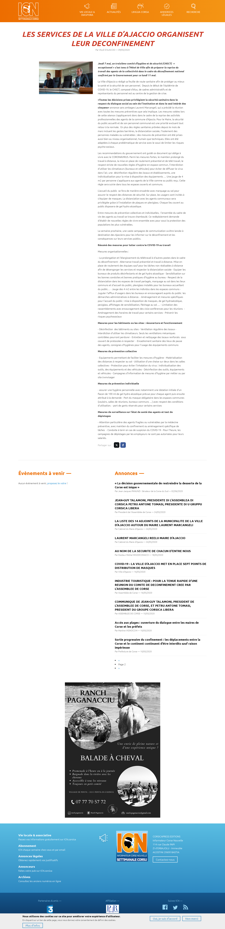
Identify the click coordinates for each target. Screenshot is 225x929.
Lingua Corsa (140, 11)
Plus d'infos (33, 925)
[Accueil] (37, 11)
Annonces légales (166, 13)
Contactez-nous (165, 859)
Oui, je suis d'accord (165, 918)
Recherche (193, 11)
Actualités (114, 11)
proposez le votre (56, 483)
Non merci (191, 918)
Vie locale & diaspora (87, 13)
